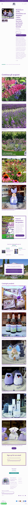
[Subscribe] (19, 459)
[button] (2, 4)
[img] (14, 245)
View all (14, 448)
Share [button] (17, 60)
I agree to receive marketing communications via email (13, 461)
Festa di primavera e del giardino (20, 235)
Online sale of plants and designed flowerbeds (9, 156)
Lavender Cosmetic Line (5, 418)
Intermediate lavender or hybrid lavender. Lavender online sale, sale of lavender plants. (13, 129)
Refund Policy (20, 479)
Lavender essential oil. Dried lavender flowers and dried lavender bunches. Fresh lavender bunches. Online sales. (13, 338)
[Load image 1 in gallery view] (3, 20)
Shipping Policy (20, 481)
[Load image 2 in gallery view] (6, 20)
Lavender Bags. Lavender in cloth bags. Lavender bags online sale (12, 445)
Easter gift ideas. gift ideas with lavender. (8, 210)
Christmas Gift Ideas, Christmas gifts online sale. (9, 310)
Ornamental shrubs (5, 102)
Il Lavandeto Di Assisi (24, 502)
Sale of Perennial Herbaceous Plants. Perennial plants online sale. (12, 183)
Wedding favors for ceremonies (6, 365)
